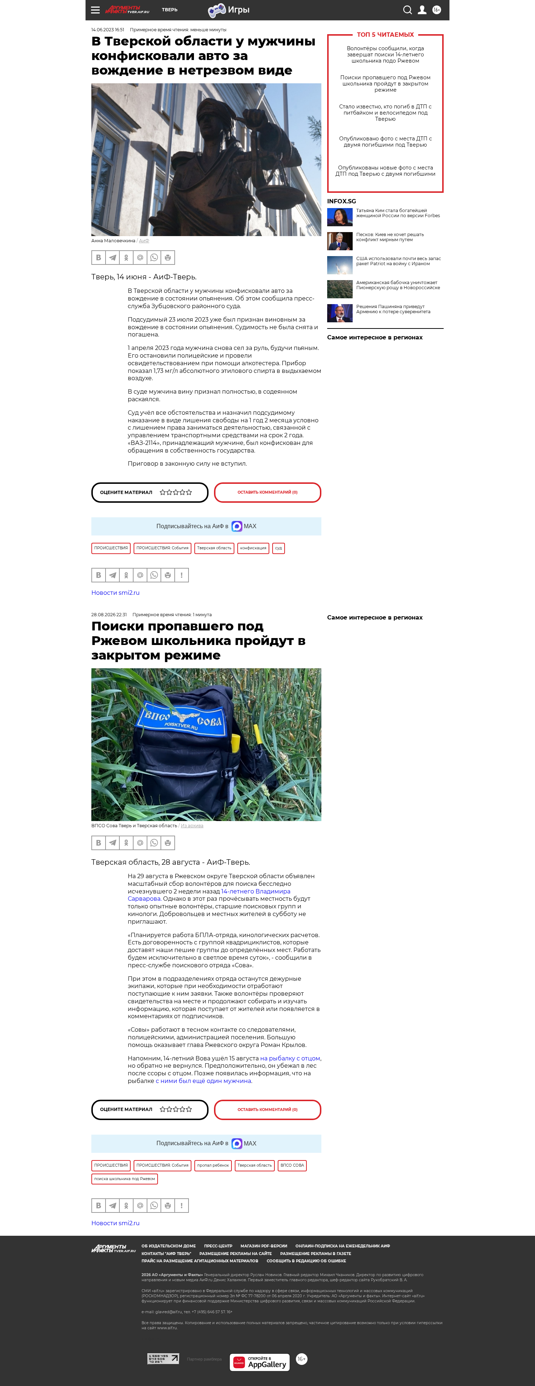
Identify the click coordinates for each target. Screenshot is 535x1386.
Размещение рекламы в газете (315, 1253)
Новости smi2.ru (115, 592)
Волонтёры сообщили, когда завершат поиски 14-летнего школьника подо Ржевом (385, 54)
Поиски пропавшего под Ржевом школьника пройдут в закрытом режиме (385, 84)
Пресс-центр (218, 1246)
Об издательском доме (169, 1246)
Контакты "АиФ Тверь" (166, 1253)
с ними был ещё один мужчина (203, 1081)
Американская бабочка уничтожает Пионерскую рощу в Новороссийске (398, 285)
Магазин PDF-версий (264, 1246)
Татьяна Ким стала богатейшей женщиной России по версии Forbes (398, 213)
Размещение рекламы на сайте (235, 1253)
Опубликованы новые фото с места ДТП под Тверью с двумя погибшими (386, 171)
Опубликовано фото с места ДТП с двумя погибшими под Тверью (385, 142)
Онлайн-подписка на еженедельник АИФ (343, 1246)
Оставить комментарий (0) (268, 492)
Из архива (192, 825)
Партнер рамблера (204, 1359)
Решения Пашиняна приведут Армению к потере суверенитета (393, 309)
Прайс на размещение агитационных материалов (200, 1261)
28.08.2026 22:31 (109, 614)
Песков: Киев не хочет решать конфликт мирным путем (390, 237)
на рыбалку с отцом (290, 1058)
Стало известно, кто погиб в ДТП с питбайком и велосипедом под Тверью (385, 113)
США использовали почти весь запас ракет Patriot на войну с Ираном (398, 261)
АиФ (144, 240)
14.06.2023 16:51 (107, 29)
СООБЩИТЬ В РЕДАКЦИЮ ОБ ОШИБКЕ (306, 1261)
